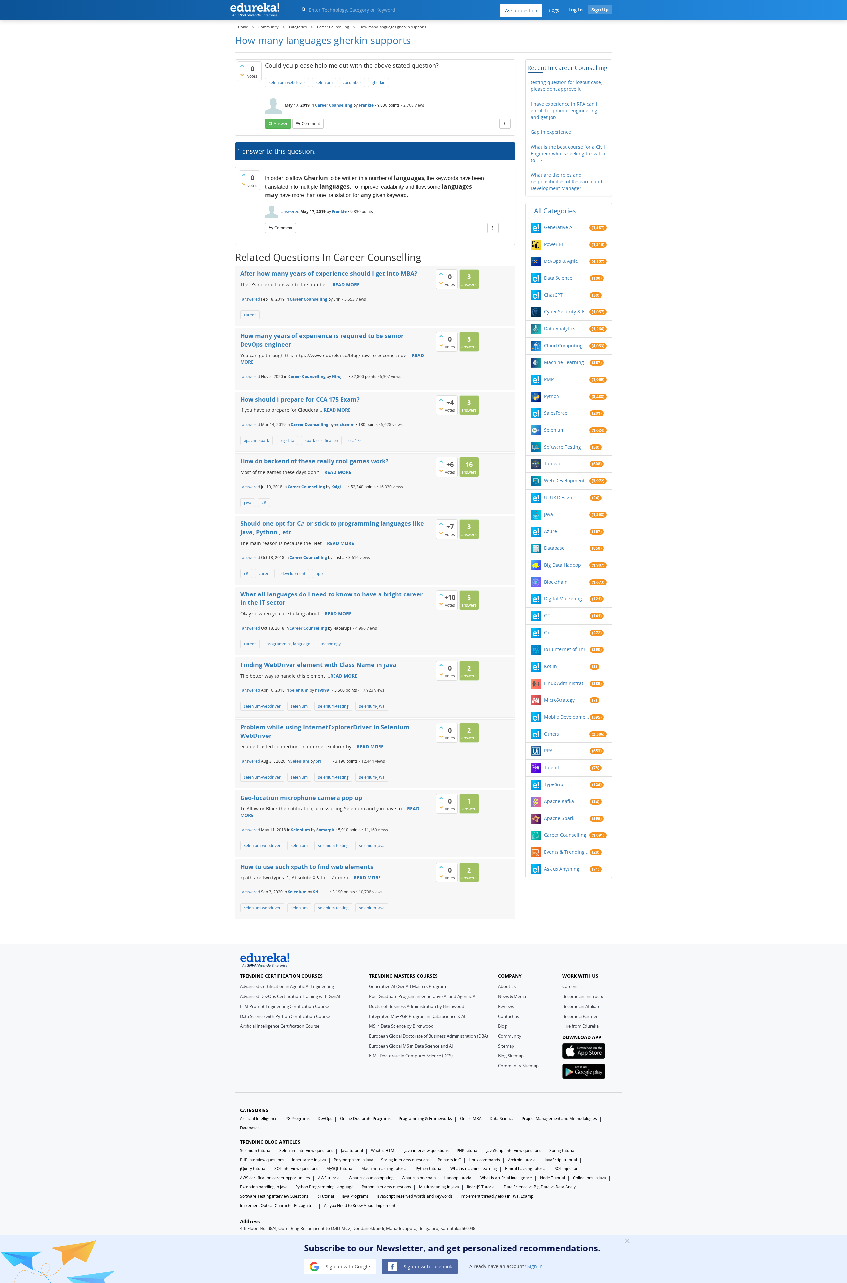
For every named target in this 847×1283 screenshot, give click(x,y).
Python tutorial (429, 1168)
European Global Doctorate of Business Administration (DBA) (428, 1036)
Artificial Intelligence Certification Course (279, 1026)
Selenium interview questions (306, 1150)
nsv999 (322, 690)
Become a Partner (580, 1016)
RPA (548, 750)
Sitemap (506, 1046)
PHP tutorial (467, 1150)
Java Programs (355, 1196)
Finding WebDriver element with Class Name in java (318, 665)
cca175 (355, 440)
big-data (286, 440)
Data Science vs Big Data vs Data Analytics (542, 1187)
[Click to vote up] (241, 65)
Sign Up (600, 9)
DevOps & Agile (561, 261)
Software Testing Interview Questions (274, 1196)
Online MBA (471, 1118)
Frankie (366, 105)
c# (264, 502)
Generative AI (559, 227)
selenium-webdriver (287, 82)
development (293, 573)
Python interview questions (386, 1187)
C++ (548, 632)
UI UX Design (558, 497)
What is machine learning (473, 1168)
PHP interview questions (262, 1160)
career (250, 315)
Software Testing (562, 447)
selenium (324, 82)
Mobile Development (567, 717)
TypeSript (554, 784)
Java (548, 514)
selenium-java (372, 706)
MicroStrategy (559, 700)
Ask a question (521, 10)
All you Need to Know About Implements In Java (362, 1205)
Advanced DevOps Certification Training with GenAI (290, 996)
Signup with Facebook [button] (427, 1266)
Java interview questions (426, 1150)
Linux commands (484, 1160)
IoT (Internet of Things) (567, 649)
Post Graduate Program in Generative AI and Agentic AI (423, 996)
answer (281, 123)
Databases (250, 1128)
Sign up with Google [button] (347, 1266)
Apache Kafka (559, 801)
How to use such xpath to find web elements (306, 867)
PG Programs (297, 1118)
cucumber (352, 82)
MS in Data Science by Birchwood (401, 1026)
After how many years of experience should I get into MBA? (328, 273)
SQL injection (566, 1168)
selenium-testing (333, 706)
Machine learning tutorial (384, 1168)
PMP (549, 379)
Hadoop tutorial (458, 1178)
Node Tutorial (552, 1178)
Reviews (506, 1006)
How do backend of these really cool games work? (314, 461)
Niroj (337, 376)
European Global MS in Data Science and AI (411, 1046)
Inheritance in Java (309, 1160)
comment (311, 123)
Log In (575, 9)
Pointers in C (449, 1160)
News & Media (512, 996)
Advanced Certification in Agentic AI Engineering (287, 986)
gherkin (378, 82)
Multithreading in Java (439, 1187)
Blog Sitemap (511, 1056)
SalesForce (555, 413)
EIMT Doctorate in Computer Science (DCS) (411, 1056)
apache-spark (256, 440)
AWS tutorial (329, 1178)
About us (507, 986)
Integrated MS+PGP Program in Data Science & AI (417, 1016)
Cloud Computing (563, 345)
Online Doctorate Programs (365, 1118)
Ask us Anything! (562, 869)
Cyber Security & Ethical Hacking (567, 312)
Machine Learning (564, 362)
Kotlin (550, 666)
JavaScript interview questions (513, 1150)
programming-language (288, 644)
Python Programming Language (324, 1187)
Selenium (299, 690)
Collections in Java (589, 1178)
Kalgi (336, 487)
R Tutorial (325, 1196)
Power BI (553, 244)
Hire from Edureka (580, 1026)
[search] (303, 9)
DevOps (325, 1118)
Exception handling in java (264, 1187)
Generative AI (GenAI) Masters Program (407, 986)
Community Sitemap (518, 1066)
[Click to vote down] (241, 74)
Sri (318, 761)
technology (331, 644)
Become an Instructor (583, 996)
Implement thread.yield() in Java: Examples (499, 1196)
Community (509, 1036)
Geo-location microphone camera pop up (301, 798)
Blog (502, 1026)
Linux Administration (567, 683)
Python (551, 396)
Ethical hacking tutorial (526, 1168)
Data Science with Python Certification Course (285, 1016)
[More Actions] (505, 124)
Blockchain (556, 582)
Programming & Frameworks (425, 1118)
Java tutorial (352, 1150)
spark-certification (321, 440)
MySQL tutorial (339, 1168)
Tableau (553, 463)
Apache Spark (559, 818)
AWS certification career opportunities (275, 1178)
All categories (555, 210)
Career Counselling (333, 105)
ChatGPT (553, 295)
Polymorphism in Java (353, 1160)
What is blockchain (419, 1178)
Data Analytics (559, 328)
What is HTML (383, 1150)
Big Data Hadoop (562, 565)
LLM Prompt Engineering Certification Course (284, 1006)
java (247, 502)
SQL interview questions (296, 1168)
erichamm (344, 424)
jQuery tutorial (253, 1168)
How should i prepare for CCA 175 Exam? (300, 399)
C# (547, 615)
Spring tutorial (562, 1150)
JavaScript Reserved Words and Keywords (415, 1196)
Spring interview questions (405, 1160)
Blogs (553, 10)
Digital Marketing (563, 598)
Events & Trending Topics (567, 852)
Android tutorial (522, 1160)
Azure (550, 531)
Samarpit (325, 829)
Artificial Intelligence (258, 1118)
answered (290, 211)
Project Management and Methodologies (559, 1118)
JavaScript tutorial (561, 1160)
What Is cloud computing (371, 1178)
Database (554, 548)
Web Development (564, 480)
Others (551, 734)
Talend (551, 767)
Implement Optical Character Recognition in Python (278, 1205)
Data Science (558, 278)
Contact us (508, 1016)
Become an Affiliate (581, 1006)
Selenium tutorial (255, 1150)
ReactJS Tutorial (481, 1187)
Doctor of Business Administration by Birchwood (416, 1006)
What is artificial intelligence (506, 1178)
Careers (569, 986)
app (319, 573)
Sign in (535, 1266)
